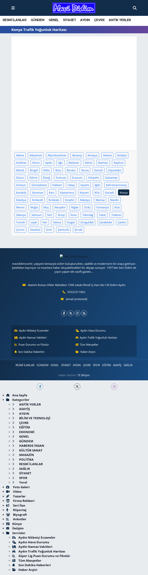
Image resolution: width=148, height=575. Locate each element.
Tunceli (20, 222)
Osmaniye (102, 207)
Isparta (84, 185)
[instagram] (114, 386)
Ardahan (21, 162)
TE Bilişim (84, 375)
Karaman (37, 192)
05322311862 (76, 292)
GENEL (54, 20)
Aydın (48, 162)
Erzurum (77, 177)
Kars (51, 192)
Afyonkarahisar (57, 155)
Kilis (97, 192)
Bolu (58, 170)
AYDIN (85, 20)
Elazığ (46, 177)
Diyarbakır (114, 170)
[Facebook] (64, 313)
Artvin (36, 162)
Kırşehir (70, 200)
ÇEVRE (99, 20)
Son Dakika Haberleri (31, 351)
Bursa (85, 170)
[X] (71, 313)
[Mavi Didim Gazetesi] (73, 8)
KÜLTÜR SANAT (30, 450)
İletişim (18, 528)
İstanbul (35, 229)
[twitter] (77, 386)
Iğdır (97, 185)
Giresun (21, 185)
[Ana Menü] (13, 8)
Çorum (20, 229)
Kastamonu (67, 192)
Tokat (102, 215)
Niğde (74, 207)
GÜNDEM (37, 20)
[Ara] (135, 8)
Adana (20, 155)
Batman (103, 162)
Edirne (33, 177)
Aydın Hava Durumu (93, 330)
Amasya (92, 155)
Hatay (71, 185)
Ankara (107, 155)
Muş (46, 207)
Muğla (34, 207)
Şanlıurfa (63, 229)
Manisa (100, 200)
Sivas (73, 215)
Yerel (22, 482)
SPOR (96, 365)
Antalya (122, 155)
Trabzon (116, 215)
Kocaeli (109, 192)
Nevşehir (60, 207)
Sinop (61, 215)
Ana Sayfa (19, 395)
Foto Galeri (21, 487)
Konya (124, 192)
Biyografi (19, 515)
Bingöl (34, 170)
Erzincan (61, 177)
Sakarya (21, 215)
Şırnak (78, 229)
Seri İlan (18, 505)
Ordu (87, 207)
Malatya (85, 200)
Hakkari (57, 185)
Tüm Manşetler (89, 344)
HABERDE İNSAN (31, 446)
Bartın (89, 162)
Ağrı (60, 162)
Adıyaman (36, 155)
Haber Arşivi (87, 351)
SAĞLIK (128, 365)
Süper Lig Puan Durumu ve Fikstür (44, 556)
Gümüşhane (39, 185)
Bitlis (46, 170)
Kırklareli (37, 200)
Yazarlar (19, 496)
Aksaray (77, 155)
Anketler (19, 519)
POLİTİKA (26, 459)
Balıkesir (74, 162)
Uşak (34, 222)
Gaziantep (111, 177)
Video (17, 491)
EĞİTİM (106, 365)
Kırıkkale (54, 200)
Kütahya (21, 200)
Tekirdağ (87, 215)
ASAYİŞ (117, 365)
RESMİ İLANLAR (14, 20)
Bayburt (119, 162)
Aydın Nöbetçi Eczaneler (34, 330)
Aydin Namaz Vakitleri (33, 337)
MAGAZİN (26, 455)
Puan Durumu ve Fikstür (34, 344)
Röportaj (19, 510)
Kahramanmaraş (116, 185)
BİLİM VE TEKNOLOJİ (34, 418)
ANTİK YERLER (120, 20)
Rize (117, 207)
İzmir (49, 229)
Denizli (98, 170)
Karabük (21, 192)
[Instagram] (77, 313)
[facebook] (40, 386)
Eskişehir (93, 177)
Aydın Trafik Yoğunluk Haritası (98, 337)
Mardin (114, 200)
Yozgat (71, 222)
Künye (17, 524)
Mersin (20, 207)
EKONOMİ (26, 432)
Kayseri (84, 192)
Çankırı (122, 222)
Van (44, 222)
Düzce (20, 177)
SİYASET (69, 20)
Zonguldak (87, 222)
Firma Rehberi (23, 501)
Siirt (49, 215)
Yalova (57, 222)
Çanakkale (105, 222)
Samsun (37, 215)
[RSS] (84, 313)
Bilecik (20, 170)
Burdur (71, 170)
